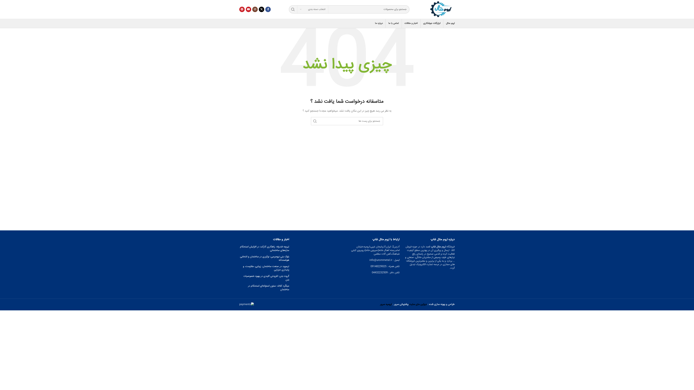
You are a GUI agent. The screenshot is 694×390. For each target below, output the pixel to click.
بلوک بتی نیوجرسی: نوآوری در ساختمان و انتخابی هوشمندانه (264, 258)
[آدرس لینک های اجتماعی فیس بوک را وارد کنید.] (268, 9)
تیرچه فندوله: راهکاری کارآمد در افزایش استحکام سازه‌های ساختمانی (264, 248)
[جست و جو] (293, 9)
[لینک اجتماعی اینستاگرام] (255, 9)
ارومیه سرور (386, 304)
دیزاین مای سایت (418, 304)
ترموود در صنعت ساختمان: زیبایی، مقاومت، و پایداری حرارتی (266, 268)
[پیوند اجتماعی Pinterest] (242, 9)
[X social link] (261, 9)
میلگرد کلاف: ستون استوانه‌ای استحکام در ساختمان (268, 287)
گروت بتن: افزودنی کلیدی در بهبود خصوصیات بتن (266, 278)
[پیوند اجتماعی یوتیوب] (248, 9)
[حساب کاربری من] (239, 23)
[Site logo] (441, 10)
